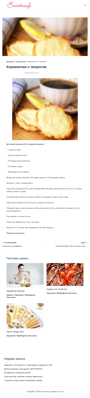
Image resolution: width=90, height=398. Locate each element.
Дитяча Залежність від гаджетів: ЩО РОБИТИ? (23, 369)
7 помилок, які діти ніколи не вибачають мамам (23, 380)
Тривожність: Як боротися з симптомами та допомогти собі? (28, 365)
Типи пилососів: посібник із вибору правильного (23, 377)
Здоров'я (10, 295)
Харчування (19, 295)
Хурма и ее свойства (57, 289)
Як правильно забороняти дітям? (17, 373)
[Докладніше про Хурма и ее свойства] (65, 274)
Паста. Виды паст (15, 331)
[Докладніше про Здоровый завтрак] (25, 275)
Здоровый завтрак (16, 291)
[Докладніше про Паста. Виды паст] (25, 316)
